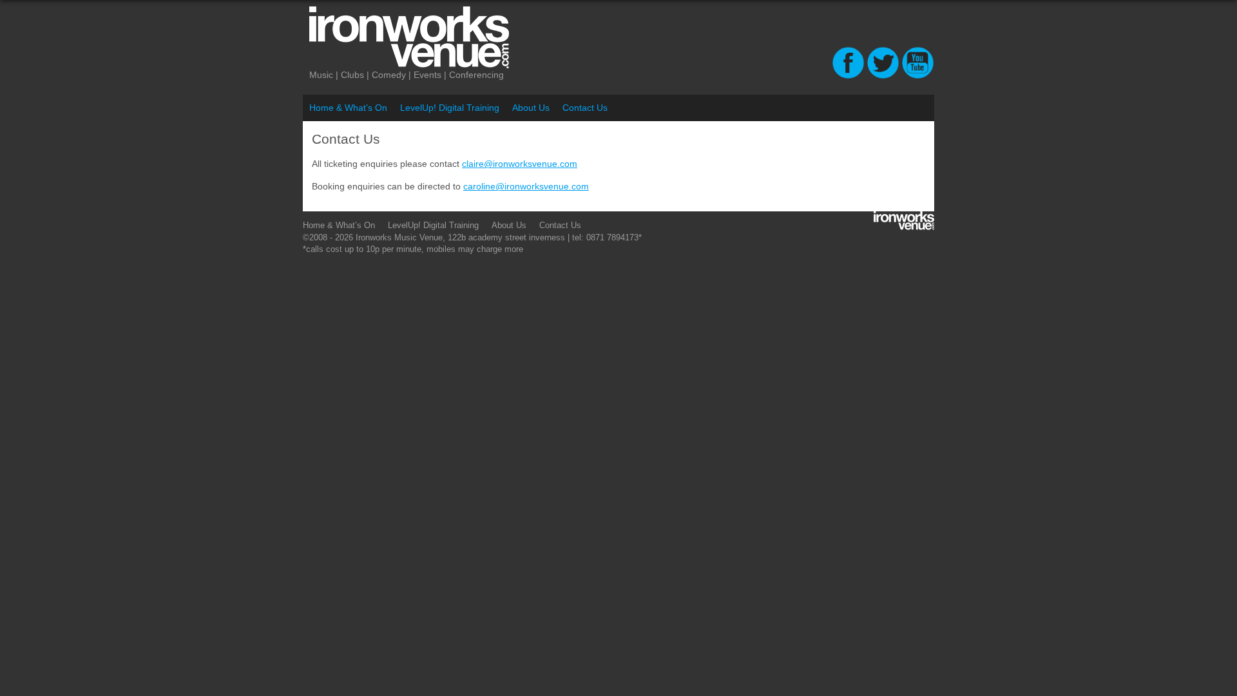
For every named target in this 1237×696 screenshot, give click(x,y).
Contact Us (585, 107)
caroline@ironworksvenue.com (526, 186)
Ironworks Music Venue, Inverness (463, 37)
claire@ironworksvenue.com (519, 164)
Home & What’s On (348, 107)
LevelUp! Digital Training (449, 107)
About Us (531, 107)
